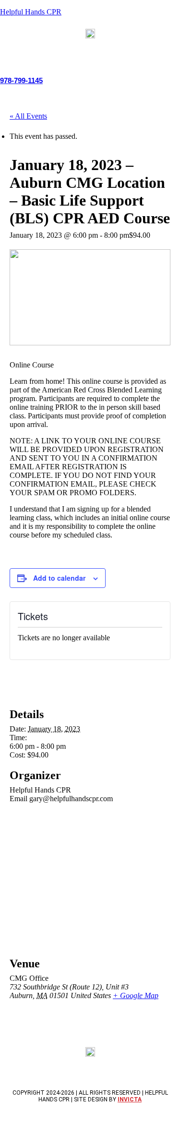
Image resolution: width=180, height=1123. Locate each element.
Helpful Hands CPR (30, 12)
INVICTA (130, 1099)
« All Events (28, 116)
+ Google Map (135, 995)
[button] (90, 50)
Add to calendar (59, 578)
